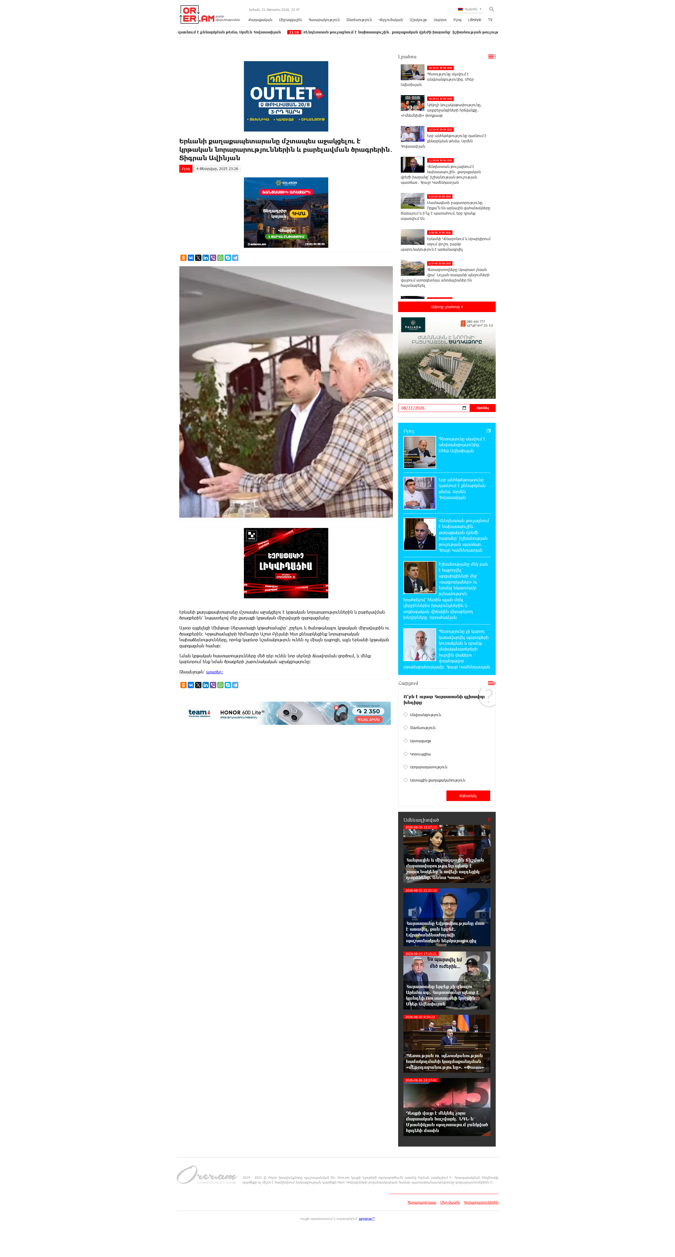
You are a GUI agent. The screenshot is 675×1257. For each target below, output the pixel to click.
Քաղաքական (260, 19)
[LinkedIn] (205, 258)
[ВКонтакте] (191, 258)
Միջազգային (290, 19)
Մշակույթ (418, 19)
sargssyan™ (367, 1218)
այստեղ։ (214, 671)
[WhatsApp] (220, 258)
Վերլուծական (391, 19)
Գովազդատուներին (481, 1202)
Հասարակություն (324, 19)
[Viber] (213, 258)
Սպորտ (440, 19)
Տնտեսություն (359, 19)
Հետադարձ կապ (421, 1202)
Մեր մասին (450, 1202)
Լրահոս (407, 56)
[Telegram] (235, 258)
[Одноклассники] (183, 258)
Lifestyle (474, 19)
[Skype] (228, 258)
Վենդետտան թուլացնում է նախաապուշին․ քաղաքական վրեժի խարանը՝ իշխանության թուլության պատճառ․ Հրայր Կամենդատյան (369, 32)
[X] (198, 258)
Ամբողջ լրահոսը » (447, 306)
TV (490, 19)
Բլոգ (457, 19)
